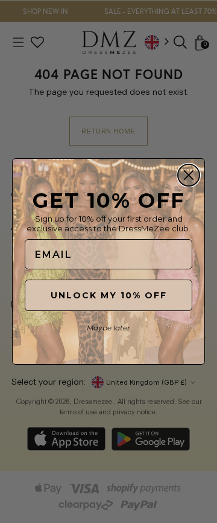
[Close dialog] (189, 175)
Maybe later (108, 327)
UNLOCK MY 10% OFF (109, 295)
